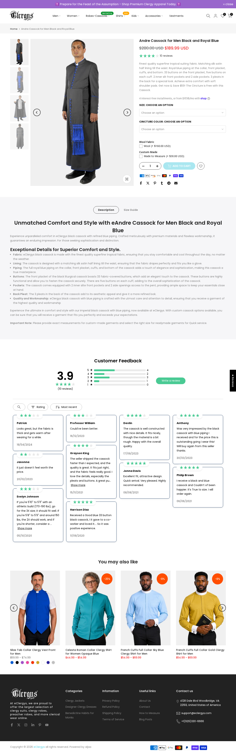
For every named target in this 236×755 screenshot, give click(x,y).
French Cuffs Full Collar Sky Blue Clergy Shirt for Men (142, 652)
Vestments (176, 16)
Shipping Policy (111, 713)
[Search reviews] (19, 407)
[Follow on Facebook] (11, 725)
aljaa (88, 747)
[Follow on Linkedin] (32, 725)
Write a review (171, 380)
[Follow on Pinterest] (39, 725)
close (8, 4)
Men (55, 16)
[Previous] (37, 112)
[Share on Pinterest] (155, 183)
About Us (145, 701)
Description (106, 210)
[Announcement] (118, 4)
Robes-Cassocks (99, 16)
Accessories (153, 16)
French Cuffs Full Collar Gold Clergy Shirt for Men (200, 652)
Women (72, 16)
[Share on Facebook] (141, 183)
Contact (144, 707)
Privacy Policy (111, 701)
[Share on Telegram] (169, 183)
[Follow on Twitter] (18, 725)
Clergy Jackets (74, 701)
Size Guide (131, 210)
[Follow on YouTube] (46, 725)
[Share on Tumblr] (162, 183)
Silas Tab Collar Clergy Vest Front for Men (32, 652)
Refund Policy (111, 707)
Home (14, 29)
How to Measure (149, 713)
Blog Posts (145, 719)
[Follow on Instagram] (25, 725)
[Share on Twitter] (148, 183)
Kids (134, 16)
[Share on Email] (176, 183)
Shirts (122, 16)
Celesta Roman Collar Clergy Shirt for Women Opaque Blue (88, 652)
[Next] (127, 112)
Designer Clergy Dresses (80, 707)
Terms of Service (113, 719)
